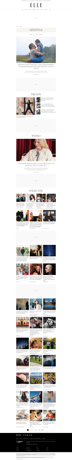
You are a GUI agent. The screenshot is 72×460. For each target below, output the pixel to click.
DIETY (34, 34)
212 (35, 429)
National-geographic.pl (29, 450)
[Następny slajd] (55, 198)
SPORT (37, 34)
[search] (50, 9)
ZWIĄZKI (31, 34)
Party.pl (17, 447)
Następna (42, 429)
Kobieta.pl (37, 448)
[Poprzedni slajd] (16, 198)
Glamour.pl (17, 448)
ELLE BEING (40, 34)
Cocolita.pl (17, 450)
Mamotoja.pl (27, 447)
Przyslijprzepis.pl (38, 450)
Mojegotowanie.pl (28, 448)
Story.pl (47, 450)
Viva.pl (47, 447)
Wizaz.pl (47, 448)
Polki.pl (37, 447)
